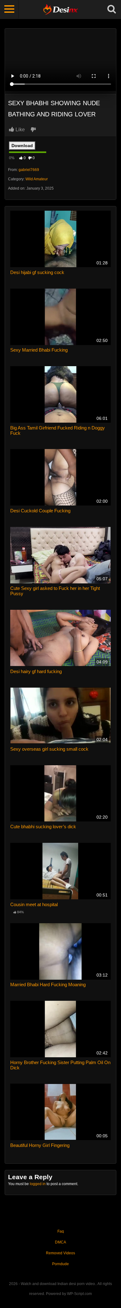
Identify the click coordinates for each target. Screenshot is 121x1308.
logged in (38, 1184)
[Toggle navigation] (9, 9)
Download (22, 145)
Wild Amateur (36, 179)
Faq (60, 1231)
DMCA (60, 1242)
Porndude (60, 1264)
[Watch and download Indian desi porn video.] (60, 9)
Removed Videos (60, 1253)
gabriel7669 (29, 170)
